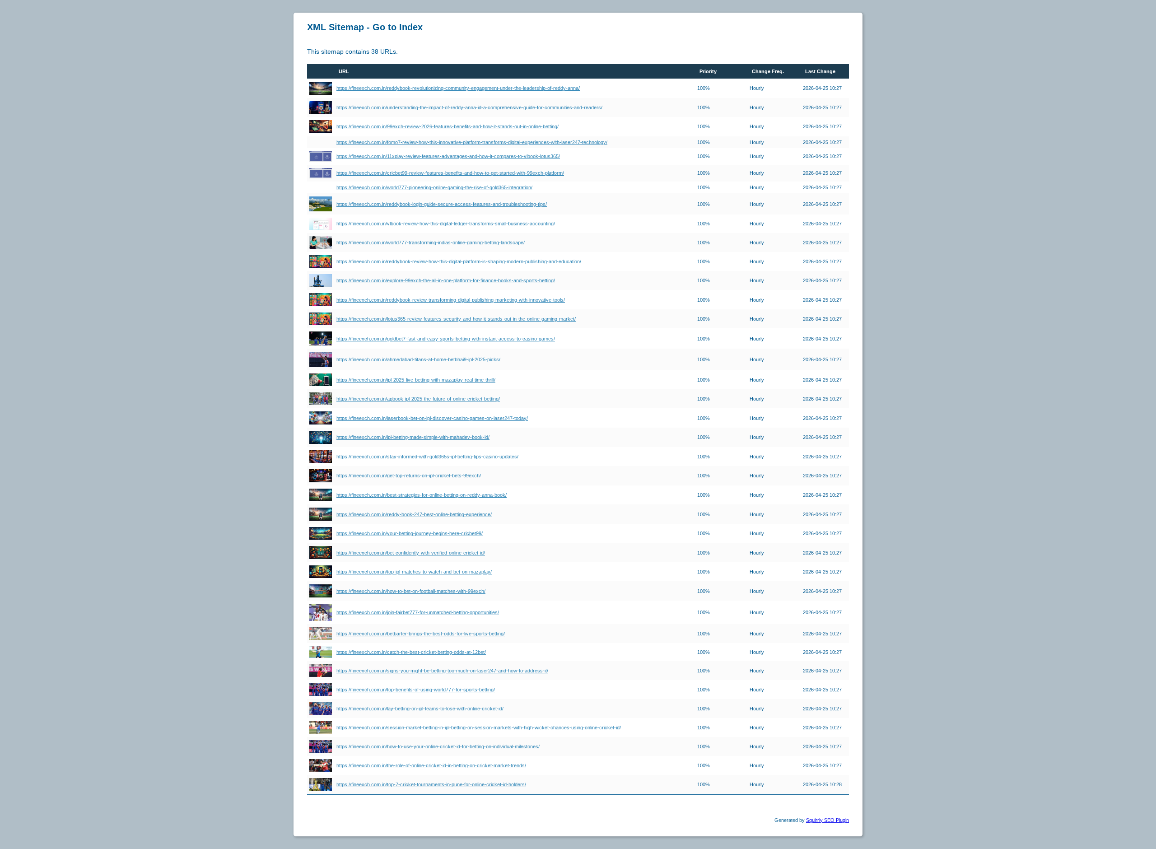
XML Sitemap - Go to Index (365, 27)
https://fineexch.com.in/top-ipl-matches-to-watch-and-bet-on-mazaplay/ (414, 571)
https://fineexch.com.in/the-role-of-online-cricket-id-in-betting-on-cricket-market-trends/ (431, 765)
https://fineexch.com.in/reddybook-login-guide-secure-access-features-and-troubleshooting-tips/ (441, 204)
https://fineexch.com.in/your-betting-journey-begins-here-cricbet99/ (409, 533)
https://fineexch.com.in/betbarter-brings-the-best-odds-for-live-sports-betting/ (420, 633)
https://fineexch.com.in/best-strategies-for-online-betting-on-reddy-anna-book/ (421, 495)
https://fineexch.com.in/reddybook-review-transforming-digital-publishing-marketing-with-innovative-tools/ (450, 300)
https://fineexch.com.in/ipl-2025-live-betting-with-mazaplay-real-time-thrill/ (415, 380)
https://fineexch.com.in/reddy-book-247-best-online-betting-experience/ (414, 514)
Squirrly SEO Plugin (827, 820)
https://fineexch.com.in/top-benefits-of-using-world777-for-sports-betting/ (415, 689)
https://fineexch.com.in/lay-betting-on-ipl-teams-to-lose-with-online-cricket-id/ (419, 708)
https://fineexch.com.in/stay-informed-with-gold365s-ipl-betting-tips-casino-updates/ (427, 456)
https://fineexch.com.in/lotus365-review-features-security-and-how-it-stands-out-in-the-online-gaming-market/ (456, 319)
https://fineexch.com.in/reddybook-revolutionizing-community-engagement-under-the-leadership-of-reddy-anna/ (458, 88)
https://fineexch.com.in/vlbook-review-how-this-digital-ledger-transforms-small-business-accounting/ (445, 223)
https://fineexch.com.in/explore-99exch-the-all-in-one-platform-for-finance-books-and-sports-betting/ (445, 280)
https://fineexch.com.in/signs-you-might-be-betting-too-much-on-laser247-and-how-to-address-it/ (442, 670)
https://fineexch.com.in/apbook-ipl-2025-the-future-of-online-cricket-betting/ (418, 398)
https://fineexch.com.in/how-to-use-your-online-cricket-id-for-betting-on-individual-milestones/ (438, 746)
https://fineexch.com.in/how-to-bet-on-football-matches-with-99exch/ (410, 591)
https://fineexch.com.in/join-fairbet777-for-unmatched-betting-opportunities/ (417, 612)
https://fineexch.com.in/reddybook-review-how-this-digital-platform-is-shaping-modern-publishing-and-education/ (458, 261)
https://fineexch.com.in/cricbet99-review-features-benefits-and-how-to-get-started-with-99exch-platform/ (450, 173)
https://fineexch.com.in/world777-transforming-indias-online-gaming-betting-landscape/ (430, 242)
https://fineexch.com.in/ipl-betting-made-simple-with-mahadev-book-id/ (412, 437)
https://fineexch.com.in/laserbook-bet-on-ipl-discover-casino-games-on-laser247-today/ (432, 418)
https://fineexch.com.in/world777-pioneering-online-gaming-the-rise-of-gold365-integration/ (434, 187)
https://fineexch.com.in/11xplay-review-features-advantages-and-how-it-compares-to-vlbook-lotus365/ (448, 156)
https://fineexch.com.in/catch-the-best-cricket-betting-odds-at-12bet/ (411, 652)
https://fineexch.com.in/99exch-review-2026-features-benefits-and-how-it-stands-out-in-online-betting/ (447, 126)
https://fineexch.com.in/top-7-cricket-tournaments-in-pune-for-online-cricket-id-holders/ (431, 784)
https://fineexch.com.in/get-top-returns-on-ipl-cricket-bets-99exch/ (408, 475)
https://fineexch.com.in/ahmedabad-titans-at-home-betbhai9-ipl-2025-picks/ (418, 359)
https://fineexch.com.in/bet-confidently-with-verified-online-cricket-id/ (410, 552)
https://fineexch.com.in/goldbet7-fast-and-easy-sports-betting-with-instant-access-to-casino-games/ (445, 338)
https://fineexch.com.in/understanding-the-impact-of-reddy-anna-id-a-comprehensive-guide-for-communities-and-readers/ (469, 107)
